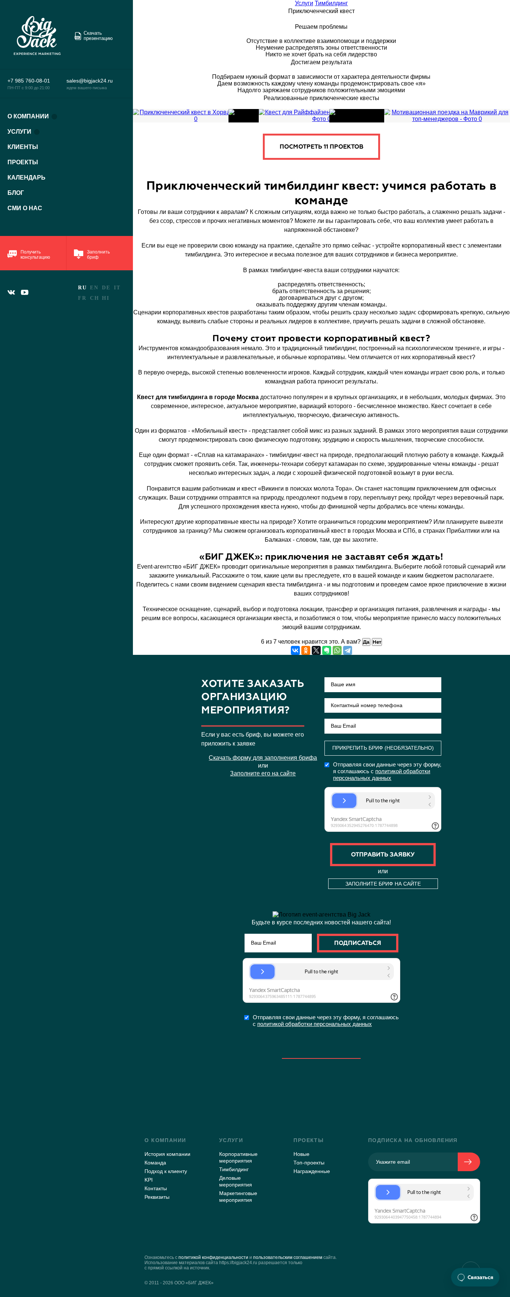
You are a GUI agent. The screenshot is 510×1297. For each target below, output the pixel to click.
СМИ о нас (24, 208)
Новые (301, 1154)
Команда (155, 1163)
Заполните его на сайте (263, 773)
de (106, 287)
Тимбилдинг (331, 3)
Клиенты (22, 147)
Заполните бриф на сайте (383, 884)
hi (105, 298)
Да (366, 642)
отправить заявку (383, 854)
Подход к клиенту (165, 1171)
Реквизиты (157, 1197)
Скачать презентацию (98, 36)
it (117, 287)
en (94, 287)
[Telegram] (347, 650)
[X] (316, 650)
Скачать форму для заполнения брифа (263, 758)
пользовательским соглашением (287, 1257)
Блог (15, 193)
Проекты (22, 162)
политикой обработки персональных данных (314, 1024)
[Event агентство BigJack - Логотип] (40, 35)
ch (94, 298)
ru (82, 287)
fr (82, 298)
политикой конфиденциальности (213, 1257)
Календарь (26, 177)
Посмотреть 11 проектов (321, 146)
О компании (28, 116)
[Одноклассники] (305, 650)
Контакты (155, 1188)
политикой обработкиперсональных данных (381, 774)
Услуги (19, 131)
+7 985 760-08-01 (28, 81)
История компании (167, 1154)
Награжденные (311, 1171)
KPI (148, 1180)
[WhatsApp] (337, 650)
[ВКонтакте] (295, 650)
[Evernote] (326, 650)
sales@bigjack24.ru (89, 81)
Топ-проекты (308, 1163)
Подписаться (357, 943)
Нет (377, 642)
